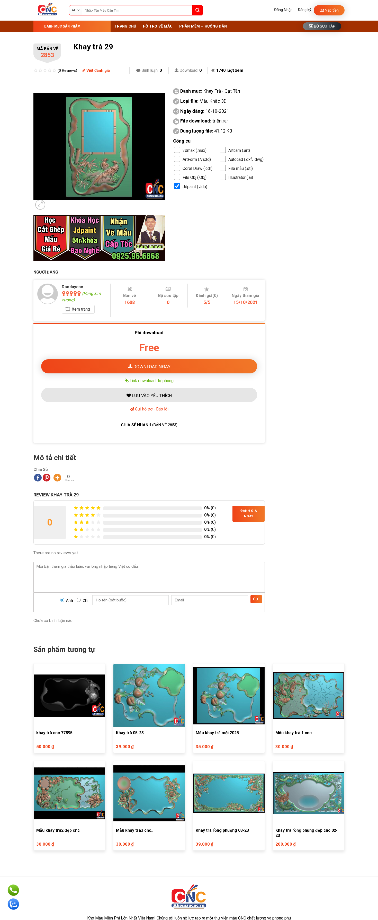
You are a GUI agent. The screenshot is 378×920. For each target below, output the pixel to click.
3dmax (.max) (194, 150)
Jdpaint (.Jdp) (195, 186)
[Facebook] (38, 477)
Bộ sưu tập (324, 26)
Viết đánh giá (97, 70)
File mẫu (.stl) (240, 168)
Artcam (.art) (239, 150)
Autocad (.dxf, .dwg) (246, 159)
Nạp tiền (331, 10)
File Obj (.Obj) (194, 177)
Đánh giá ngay (248, 513)
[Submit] (197, 10)
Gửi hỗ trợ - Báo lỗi (151, 409)
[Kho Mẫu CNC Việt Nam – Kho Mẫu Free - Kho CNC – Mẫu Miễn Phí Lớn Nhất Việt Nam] (47, 10)
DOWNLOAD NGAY (151, 366)
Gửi (256, 599)
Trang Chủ (125, 26)
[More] (57, 477)
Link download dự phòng (151, 381)
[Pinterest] (46, 477)
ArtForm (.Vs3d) (197, 159)
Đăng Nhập (283, 9)
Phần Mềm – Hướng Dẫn (203, 26)
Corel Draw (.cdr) (197, 168)
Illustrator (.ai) (240, 177)
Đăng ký (304, 9)
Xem (81, 309)
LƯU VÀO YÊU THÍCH (151, 395)
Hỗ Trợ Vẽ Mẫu (158, 26)
